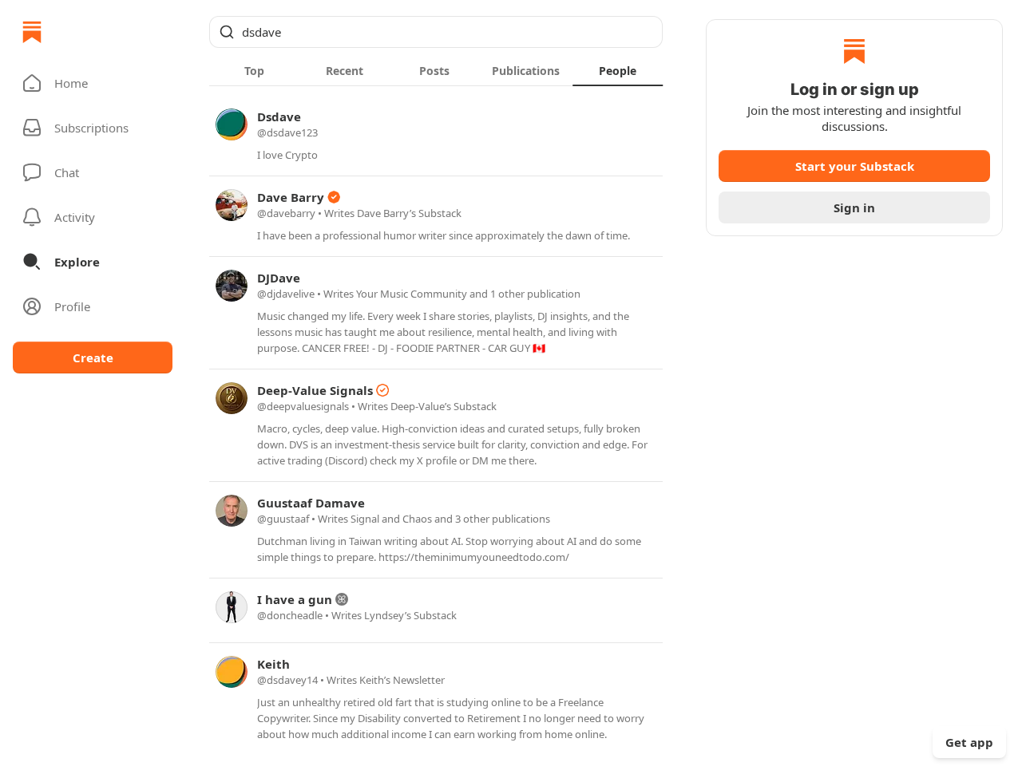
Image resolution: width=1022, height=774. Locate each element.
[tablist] (436, 70)
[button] (92, 83)
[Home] (32, 32)
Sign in (854, 207)
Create (93, 357)
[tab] (254, 70)
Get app (969, 742)
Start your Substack (854, 166)
